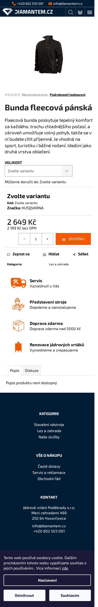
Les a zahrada (59, 264)
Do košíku (76, 239)
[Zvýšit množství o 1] (47, 239)
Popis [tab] (14, 370)
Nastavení (47, 580)
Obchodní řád (49, 478)
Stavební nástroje (49, 424)
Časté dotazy (49, 466)
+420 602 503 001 (49, 531)
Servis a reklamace (49, 472)
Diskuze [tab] (32, 370)
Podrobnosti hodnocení (67, 95)
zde (65, 568)
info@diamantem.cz (49, 525)
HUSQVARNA (33, 207)
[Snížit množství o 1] (24, 239)
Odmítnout (24, 595)
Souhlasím (70, 595)
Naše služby (49, 436)
